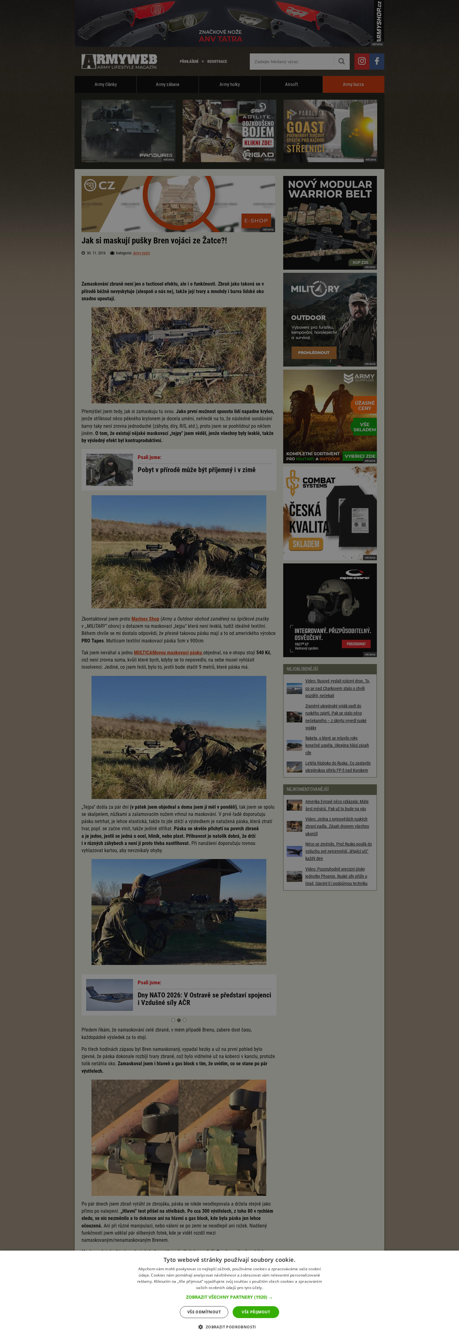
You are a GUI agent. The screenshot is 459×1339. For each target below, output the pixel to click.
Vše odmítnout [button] (204, 1312)
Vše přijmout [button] (256, 1312)
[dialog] (229, 1295)
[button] (229, 1297)
